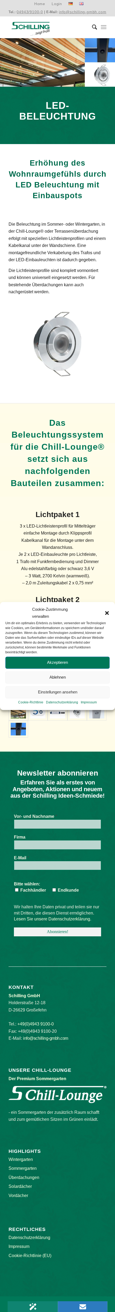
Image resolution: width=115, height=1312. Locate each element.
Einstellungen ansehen (57, 692)
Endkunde (68, 890)
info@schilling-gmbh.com (82, 12)
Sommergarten (23, 1168)
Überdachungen (24, 1177)
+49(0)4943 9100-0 (35, 1024)
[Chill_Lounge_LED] (18, 712)
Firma (19, 837)
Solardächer (20, 1186)
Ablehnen (57, 677)
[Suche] (92, 27)
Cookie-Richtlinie (30, 702)
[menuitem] (40, 3)
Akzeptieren (57, 662)
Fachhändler (32, 890)
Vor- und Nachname (35, 816)
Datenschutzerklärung (62, 702)
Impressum (89, 702)
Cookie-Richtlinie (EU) (30, 1255)
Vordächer (18, 1195)
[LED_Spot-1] (77, 712)
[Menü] (103, 27)
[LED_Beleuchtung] (96, 712)
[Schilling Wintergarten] (48, 27)
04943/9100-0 (30, 12)
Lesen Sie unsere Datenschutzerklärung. (52, 919)
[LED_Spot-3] (38, 712)
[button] (107, 613)
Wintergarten (21, 1159)
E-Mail (21, 858)
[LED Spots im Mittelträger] (18, 729)
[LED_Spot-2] (57, 712)
